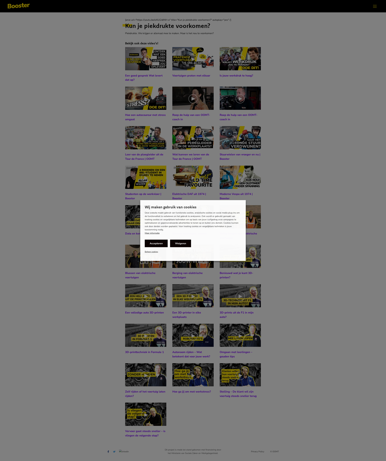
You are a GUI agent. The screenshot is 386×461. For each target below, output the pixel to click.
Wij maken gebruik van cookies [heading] (170, 207)
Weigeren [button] (180, 243)
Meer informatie (152, 233)
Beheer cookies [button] (151, 251)
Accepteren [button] (156, 243)
